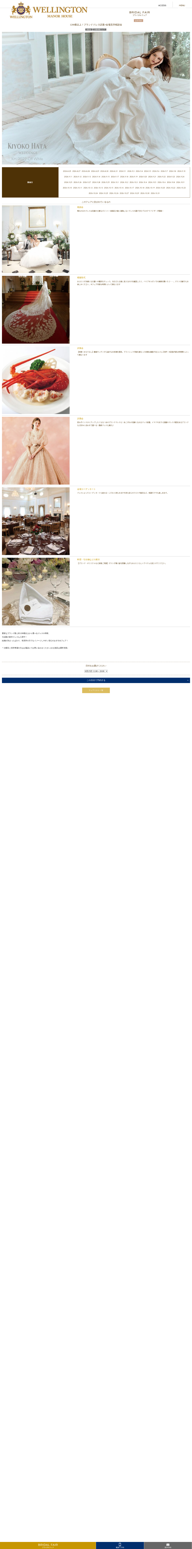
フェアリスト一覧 (96, 690)
